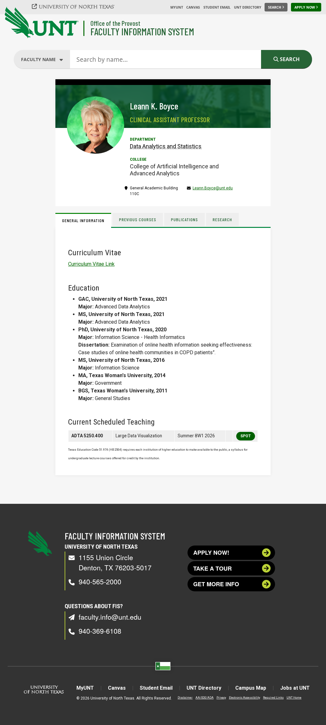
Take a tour (212, 568)
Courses (39, 96)
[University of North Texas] (77, 6)
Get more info (216, 584)
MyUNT (176, 7)
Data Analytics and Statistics (166, 146)
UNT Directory (247, 7)
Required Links (273, 697)
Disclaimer (185, 697)
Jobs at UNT (295, 688)
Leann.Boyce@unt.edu (213, 188)
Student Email (216, 7)
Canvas (193, 7)
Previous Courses (137, 219)
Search (289, 59)
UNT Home (294, 697)
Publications (184, 219)
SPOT (245, 436)
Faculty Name (44, 84)
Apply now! (211, 552)
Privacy (221, 697)
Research (222, 219)
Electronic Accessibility (244, 697)
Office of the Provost (115, 23)
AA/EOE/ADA (204, 697)
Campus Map (250, 688)
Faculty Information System (142, 31)
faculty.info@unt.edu (110, 617)
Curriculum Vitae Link (91, 264)
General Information (83, 220)
